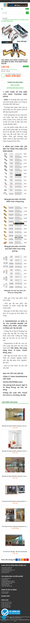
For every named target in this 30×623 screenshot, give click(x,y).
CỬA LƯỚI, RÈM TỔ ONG (7, 586)
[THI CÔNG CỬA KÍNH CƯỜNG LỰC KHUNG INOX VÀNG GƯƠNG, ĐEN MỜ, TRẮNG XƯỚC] (15, 515)
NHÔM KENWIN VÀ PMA (7, 583)
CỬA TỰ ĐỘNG (5, 593)
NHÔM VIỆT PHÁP (5, 584)
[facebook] (16, 559)
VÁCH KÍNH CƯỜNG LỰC (7, 567)
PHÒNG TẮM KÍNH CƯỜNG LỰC (8, 570)
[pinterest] (27, 559)
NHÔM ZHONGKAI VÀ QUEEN (8, 581)
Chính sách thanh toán (7, 602)
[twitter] (19, 559)
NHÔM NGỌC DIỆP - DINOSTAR (8, 582)
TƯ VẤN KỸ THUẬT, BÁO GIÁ (13, 75)
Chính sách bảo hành (6, 605)
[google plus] (25, 559)
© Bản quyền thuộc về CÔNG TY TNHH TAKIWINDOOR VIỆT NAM (15, 619)
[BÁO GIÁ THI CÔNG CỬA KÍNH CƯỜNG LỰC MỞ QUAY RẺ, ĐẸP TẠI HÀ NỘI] (15, 414)
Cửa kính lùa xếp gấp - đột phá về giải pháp (15, 551)
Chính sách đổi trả (6, 604)
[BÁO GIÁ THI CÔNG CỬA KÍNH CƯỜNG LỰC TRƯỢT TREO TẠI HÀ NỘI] (15, 440)
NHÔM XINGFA (5, 579)
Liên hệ (5, 66)
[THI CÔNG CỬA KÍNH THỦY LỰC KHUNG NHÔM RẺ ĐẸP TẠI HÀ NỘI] (15, 490)
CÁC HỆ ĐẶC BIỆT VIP (6, 578)
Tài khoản (25, 1)
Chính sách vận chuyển (7, 603)
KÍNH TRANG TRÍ (5, 572)
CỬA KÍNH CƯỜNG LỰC (7, 568)
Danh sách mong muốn (17, 1)
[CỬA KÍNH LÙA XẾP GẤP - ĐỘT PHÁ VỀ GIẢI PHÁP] (15, 540)
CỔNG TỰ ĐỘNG (5, 592)
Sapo (15, 620)
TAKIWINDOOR (13, 69)
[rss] (22, 559)
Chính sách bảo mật (6, 607)
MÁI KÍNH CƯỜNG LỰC (6, 571)
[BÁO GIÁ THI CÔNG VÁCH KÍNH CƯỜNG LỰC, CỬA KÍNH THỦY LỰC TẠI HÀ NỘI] (15, 465)
